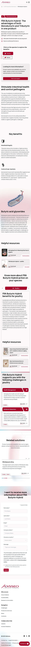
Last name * (7, 516)
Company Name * (8, 530)
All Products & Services (10, 6)
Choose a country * (9, 537)
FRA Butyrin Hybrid (22, 6)
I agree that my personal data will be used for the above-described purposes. (15, 565)
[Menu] (29, 2)
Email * (5, 523)
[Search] (26, 2)
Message (6, 544)
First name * (7, 508)
